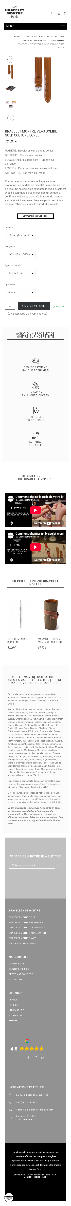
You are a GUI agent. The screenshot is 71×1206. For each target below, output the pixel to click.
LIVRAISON (15, 993)
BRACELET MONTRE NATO (22, 938)
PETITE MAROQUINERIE (21, 974)
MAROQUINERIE (18, 957)
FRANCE (13, 999)
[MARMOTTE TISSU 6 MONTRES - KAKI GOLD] (51, 615)
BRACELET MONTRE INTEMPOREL (26, 922)
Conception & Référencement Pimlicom (31, 1174)
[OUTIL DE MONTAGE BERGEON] (20, 615)
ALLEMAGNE (15, 1015)
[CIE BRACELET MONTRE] (14, 12)
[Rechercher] (52, 13)
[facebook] (28, 1057)
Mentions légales (32, 1177)
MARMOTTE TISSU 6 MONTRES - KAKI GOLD (50, 640)
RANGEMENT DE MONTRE (22, 943)
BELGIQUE (14, 1005)
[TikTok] (43, 1057)
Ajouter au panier (34, 305)
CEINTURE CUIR (17, 963)
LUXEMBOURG (16, 1010)
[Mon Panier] (65, 13)
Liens (45, 1177)
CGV (54, 1174)
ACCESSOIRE (16, 979)
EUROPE (13, 1020)
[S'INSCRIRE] (59, 13)
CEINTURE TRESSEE (19, 969)
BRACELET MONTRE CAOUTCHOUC (27, 927)
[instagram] (35, 1057)
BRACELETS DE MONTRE (24, 910)
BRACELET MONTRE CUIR (22, 917)
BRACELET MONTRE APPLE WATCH (27, 933)
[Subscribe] (58, 865)
